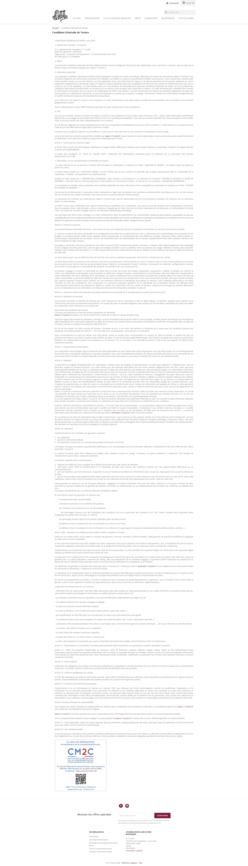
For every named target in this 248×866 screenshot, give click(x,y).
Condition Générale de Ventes (100, 852)
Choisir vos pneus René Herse (100, 848)
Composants (150, 18)
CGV (140, 863)
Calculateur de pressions (117, 18)
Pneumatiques (92, 18)
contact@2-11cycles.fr (134, 850)
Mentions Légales (129, 863)
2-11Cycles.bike (186, 18)
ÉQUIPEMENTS (168, 18)
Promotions (93, 836)
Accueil (77, 18)
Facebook (121, 806)
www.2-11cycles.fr (62, 714)
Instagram (127, 806)
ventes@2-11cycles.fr (147, 566)
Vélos (138, 18)
